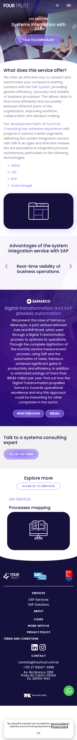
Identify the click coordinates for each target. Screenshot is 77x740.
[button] (57, 5)
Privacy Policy (38, 632)
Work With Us (38, 626)
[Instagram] (42, 647)
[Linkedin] (34, 647)
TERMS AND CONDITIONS (21, 639)
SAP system (41, 87)
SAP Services (38, 19)
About (39, 611)
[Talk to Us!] (69, 691)
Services (38, 593)
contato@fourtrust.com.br (38, 662)
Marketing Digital (39, 695)
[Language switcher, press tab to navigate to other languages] (68, 5)
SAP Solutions (38, 604)
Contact (38, 656)
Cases (38, 619)
